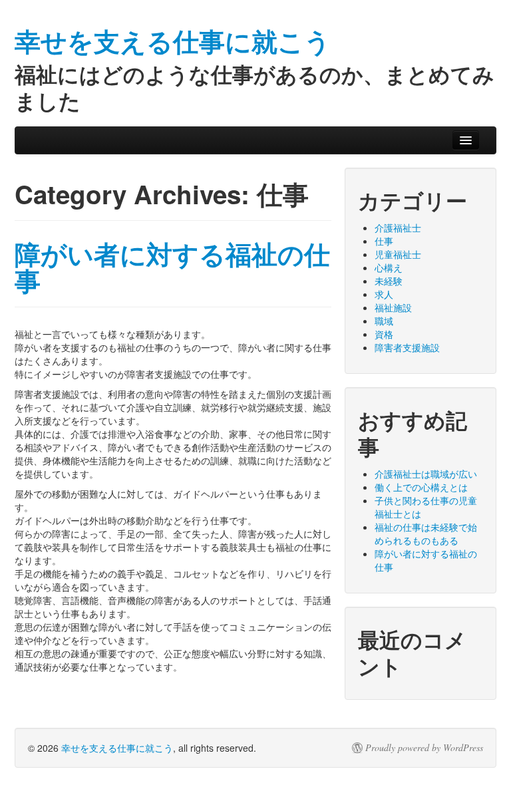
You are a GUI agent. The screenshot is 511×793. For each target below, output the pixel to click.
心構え (389, 267)
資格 (384, 334)
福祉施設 (393, 307)
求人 (384, 294)
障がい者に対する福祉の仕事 (172, 267)
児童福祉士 (398, 254)
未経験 (389, 280)
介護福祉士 (398, 227)
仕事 (384, 240)
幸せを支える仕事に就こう (117, 747)
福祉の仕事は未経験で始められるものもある (426, 533)
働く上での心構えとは (421, 487)
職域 (384, 320)
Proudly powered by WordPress (424, 747)
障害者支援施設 (407, 347)
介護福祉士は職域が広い (426, 473)
